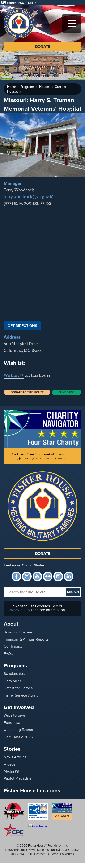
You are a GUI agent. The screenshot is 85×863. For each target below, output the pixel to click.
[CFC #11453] (14, 829)
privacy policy (19, 610)
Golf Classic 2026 (18, 737)
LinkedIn (68, 576)
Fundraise (66, 392)
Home (11, 86)
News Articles (15, 757)
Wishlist (11, 374)
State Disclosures (62, 854)
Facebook (16, 576)
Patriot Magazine (17, 778)
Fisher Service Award (21, 695)
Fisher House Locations (32, 790)
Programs (27, 86)
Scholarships (14, 673)
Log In (32, 2)
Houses (45, 86)
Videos (9, 764)
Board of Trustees (18, 632)
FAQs (8, 653)
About (11, 624)
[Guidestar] (38, 826)
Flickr (47, 576)
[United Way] (38, 811)
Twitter (26, 576)
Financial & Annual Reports (26, 639)
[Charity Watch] (14, 810)
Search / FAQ (15, 2)
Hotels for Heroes (18, 688)
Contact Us (41, 854)
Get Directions (22, 325)
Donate (42, 46)
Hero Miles (12, 681)
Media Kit (11, 771)
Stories (12, 749)
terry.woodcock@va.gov (26, 196)
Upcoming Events (18, 729)
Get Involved (19, 707)
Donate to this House (27, 392)
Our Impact (13, 646)
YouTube (37, 576)
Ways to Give (14, 715)
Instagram (58, 576)
